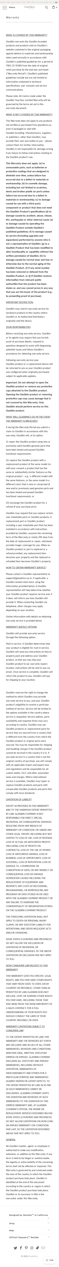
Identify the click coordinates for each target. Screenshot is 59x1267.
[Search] (46, 8)
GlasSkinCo (33, 1256)
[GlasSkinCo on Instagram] (32, 1248)
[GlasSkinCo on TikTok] (37, 1248)
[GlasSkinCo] (29, 8)
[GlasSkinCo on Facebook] (21, 1248)
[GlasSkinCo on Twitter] (15, 1248)
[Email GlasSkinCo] (43, 1248)
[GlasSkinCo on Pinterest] (26, 1248)
